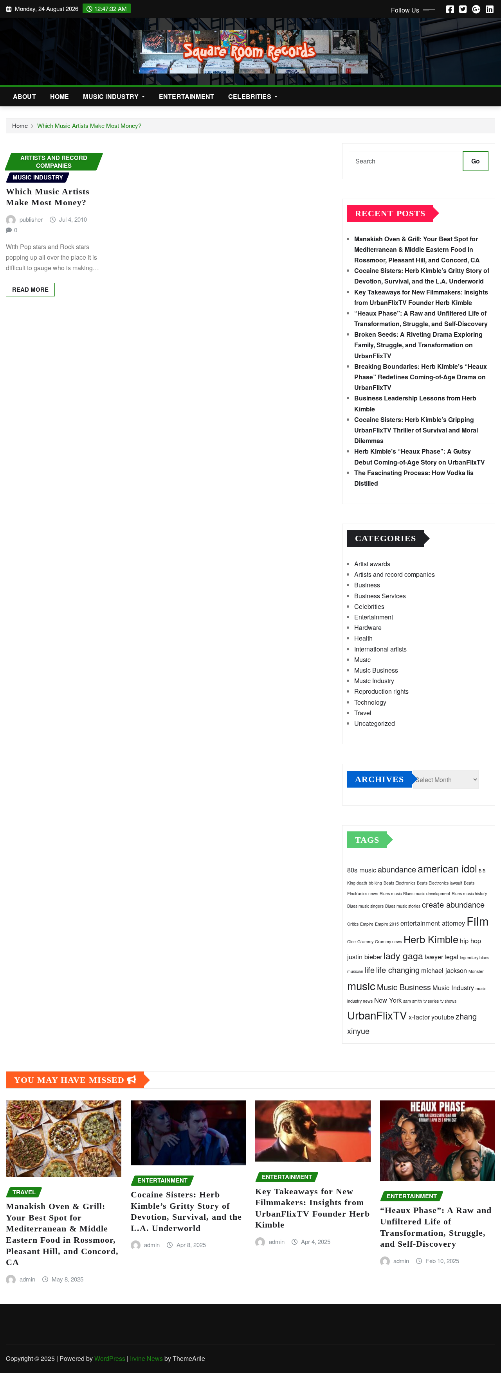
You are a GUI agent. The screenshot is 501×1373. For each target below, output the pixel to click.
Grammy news (388, 941)
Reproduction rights (381, 691)
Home (59, 96)
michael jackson (444, 970)
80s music (361, 869)
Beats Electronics (399, 883)
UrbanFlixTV (377, 1015)
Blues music (391, 893)
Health (363, 638)
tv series (431, 1001)
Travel (362, 712)
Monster (476, 971)
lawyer (434, 956)
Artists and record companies (394, 574)
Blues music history (469, 893)
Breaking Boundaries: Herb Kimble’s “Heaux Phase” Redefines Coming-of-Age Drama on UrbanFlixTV (420, 377)
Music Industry (111, 96)
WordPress (109, 1358)
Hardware (368, 627)
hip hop (470, 940)
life (370, 969)
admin (27, 1279)
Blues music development (426, 893)
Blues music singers (365, 906)
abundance (397, 869)
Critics (353, 924)
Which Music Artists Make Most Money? (89, 125)
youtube (442, 1016)
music (361, 985)
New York (388, 1000)
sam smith (412, 1001)
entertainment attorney (432, 923)
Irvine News (146, 1358)
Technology (370, 702)
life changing (398, 969)
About (24, 96)
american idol (447, 868)
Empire (366, 924)
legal (451, 956)
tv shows (448, 1001)
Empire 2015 (387, 924)
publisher (31, 219)
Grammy (365, 941)
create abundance (453, 904)
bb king (375, 883)
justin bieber (364, 956)
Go (475, 160)
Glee (351, 941)
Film (477, 920)
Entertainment (186, 96)
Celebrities (250, 96)
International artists (380, 648)
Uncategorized (374, 723)
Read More (30, 289)
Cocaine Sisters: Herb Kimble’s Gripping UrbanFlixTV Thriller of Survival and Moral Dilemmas (416, 430)
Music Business (376, 670)
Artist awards (372, 563)
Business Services (380, 595)
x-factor (419, 1016)
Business (367, 584)
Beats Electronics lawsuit (439, 883)
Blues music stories (402, 906)
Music (362, 659)
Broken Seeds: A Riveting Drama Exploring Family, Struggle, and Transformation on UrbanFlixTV (418, 345)
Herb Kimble (431, 939)
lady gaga (403, 955)
